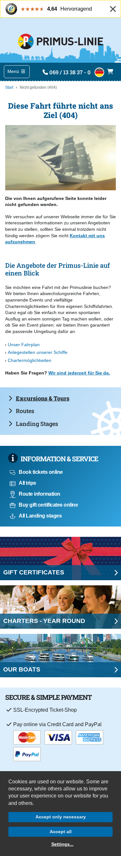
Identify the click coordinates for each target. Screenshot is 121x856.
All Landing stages (40, 515)
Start (9, 87)
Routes (25, 411)
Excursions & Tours (42, 398)
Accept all (61, 831)
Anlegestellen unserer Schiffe (37, 352)
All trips (27, 483)
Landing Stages (37, 424)
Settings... (62, 844)
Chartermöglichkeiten (29, 360)
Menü (13, 71)
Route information (39, 494)
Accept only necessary (60, 816)
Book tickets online (41, 472)
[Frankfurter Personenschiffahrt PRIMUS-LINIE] (60, 40)
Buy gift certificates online (48, 505)
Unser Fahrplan (24, 344)
